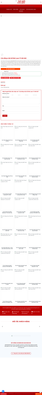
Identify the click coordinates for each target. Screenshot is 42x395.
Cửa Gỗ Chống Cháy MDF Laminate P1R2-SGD (20, 284)
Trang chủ (9, 9)
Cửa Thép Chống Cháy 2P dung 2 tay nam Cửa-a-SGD (21, 194)
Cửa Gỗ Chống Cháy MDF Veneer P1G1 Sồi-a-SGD (35, 284)
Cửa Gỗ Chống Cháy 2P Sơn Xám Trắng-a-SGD (35, 194)
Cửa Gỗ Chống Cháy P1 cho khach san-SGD (7, 159)
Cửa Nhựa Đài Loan (31, 9)
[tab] (3, 83)
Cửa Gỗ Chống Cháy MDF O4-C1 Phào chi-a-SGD (35, 176)
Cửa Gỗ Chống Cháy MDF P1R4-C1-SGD (7, 284)
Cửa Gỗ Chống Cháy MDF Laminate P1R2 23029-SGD (7, 266)
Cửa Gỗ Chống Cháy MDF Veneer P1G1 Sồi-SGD (21, 266)
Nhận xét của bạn (6, 97)
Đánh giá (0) (3, 82)
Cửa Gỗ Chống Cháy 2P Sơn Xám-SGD (7, 230)
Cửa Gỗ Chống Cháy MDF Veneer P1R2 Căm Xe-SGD (35, 302)
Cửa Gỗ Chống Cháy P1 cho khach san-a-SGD (21, 230)
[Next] (39, 327)
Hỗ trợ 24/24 (39, 393)
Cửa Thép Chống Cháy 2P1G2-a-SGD (7, 176)
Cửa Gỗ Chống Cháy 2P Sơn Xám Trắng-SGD (21, 141)
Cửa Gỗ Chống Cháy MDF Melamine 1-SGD (34, 266)
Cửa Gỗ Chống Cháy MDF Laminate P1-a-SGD (7, 194)
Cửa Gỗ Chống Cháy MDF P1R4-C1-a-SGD (21, 176)
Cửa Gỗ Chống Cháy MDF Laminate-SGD (34, 141)
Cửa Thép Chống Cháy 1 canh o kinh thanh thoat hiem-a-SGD (7, 248)
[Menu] (1, 2)
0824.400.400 (3, 393)
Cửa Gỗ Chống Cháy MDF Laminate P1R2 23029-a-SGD (35, 212)
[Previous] (2, 327)
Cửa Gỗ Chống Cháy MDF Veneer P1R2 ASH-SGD (35, 248)
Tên (3, 105)
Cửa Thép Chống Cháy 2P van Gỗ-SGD (7, 141)
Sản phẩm (15, 9)
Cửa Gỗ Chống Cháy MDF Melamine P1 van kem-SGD (7, 212)
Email (3, 110)
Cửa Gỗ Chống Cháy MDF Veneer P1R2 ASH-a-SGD (35, 159)
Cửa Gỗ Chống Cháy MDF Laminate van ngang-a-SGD (7, 302)
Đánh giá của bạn (5, 93)
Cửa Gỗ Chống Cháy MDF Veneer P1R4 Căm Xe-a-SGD (21, 159)
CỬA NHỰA (22, 9)
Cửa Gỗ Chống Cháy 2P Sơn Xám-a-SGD (21, 248)
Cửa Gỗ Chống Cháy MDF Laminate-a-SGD (20, 212)
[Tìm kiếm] (40, 2)
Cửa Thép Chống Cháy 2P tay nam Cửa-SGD (35, 230)
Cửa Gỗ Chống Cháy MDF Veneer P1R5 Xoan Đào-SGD (21, 302)
